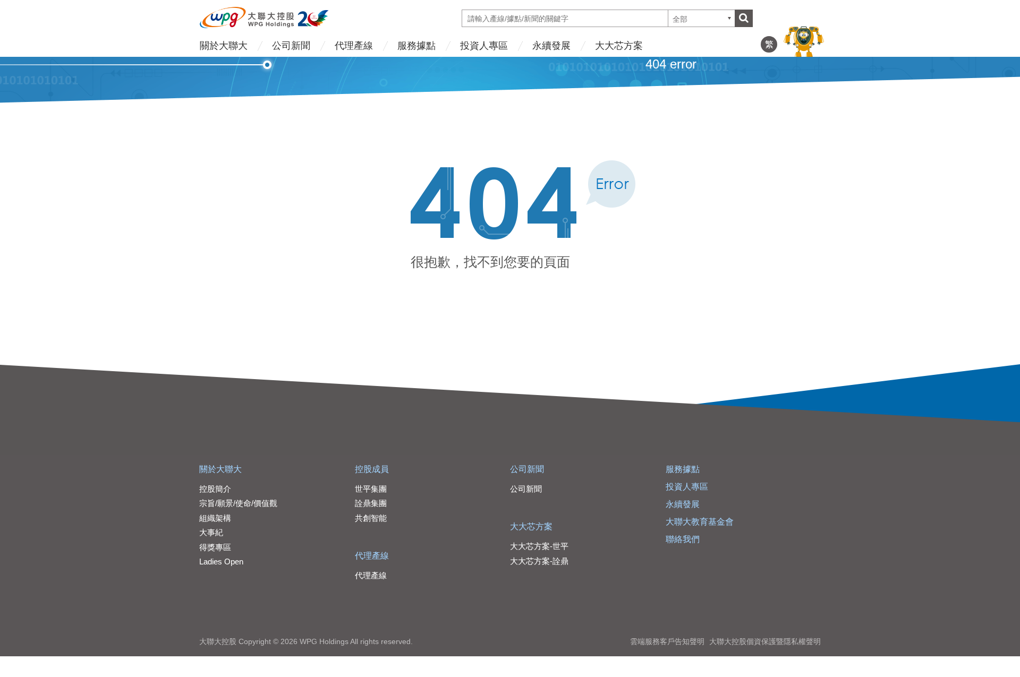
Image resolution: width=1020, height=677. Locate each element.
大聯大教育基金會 (700, 521)
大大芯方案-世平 (539, 546)
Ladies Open (221, 561)
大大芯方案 (619, 45)
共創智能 (371, 517)
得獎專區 (215, 547)
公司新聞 (291, 45)
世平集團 (371, 488)
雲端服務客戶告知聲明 (667, 641)
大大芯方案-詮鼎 (539, 560)
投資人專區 (484, 45)
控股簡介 (215, 488)
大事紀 (211, 532)
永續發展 (551, 45)
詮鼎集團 (371, 503)
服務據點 (416, 45)
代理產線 (354, 45)
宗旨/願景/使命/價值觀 (238, 503)
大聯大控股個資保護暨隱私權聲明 (765, 641)
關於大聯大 (224, 45)
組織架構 (215, 517)
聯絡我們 (683, 539)
